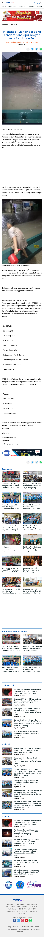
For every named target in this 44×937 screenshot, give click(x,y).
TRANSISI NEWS (12, 911)
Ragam (35, 42)
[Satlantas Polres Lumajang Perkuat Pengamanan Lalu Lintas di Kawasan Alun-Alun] (11, 539)
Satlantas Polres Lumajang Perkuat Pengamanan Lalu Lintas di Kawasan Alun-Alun (11, 549)
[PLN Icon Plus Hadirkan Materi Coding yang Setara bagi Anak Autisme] (7, 864)
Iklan (19, 927)
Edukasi (13, 42)
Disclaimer (23, 929)
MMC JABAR (10, 906)
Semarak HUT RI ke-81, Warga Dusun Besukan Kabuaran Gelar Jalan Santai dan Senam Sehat (11, 486)
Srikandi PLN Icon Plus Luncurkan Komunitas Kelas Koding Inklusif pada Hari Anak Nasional (26, 872)
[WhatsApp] (30, 920)
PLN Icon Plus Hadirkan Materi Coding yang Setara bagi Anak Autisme (26, 862)
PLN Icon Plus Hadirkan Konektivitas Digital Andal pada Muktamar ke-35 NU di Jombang (32, 549)
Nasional (20, 42)
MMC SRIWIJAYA (23, 906)
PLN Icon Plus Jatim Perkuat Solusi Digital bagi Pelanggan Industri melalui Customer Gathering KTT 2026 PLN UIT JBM (32, 570)
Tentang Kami (10, 927)
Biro (7, 42)
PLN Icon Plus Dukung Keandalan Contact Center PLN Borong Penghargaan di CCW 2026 (26, 841)
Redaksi (14, 929)
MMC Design (12, 909)
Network (10, 904)
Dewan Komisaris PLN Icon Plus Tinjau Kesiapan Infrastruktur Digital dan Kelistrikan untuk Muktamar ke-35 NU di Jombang (10, 507)
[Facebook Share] (28, 49)
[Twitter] (18, 920)
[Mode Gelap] (36, 2)
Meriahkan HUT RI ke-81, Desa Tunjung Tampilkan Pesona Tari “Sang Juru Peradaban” (11, 591)
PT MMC (35, 906)
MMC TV (22, 909)
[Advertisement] (22, 165)
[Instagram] (22, 920)
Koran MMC (22, 914)
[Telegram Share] (36, 49)
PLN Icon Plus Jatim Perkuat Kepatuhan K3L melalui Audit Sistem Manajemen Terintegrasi (32, 591)
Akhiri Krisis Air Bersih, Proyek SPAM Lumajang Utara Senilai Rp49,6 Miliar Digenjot (10, 570)
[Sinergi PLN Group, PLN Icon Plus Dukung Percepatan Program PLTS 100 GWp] (32, 497)
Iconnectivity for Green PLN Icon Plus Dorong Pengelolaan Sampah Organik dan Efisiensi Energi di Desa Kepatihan (11, 528)
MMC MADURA (31, 904)
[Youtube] (26, 920)
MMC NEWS (32, 909)
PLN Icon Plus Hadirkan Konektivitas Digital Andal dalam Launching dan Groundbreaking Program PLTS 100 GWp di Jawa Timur (32, 528)
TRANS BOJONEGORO (29, 911)
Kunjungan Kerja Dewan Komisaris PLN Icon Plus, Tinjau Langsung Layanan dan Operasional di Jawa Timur (32, 486)
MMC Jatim (20, 904)
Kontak (7, 929)
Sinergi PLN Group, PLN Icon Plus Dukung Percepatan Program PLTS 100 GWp (31, 507)
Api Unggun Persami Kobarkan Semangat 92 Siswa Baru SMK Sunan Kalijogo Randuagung (28, 832)
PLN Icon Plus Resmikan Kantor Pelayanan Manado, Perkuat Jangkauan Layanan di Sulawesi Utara (26, 852)
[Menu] (3, 2)
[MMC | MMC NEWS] (11, 2)
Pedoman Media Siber (30, 927)
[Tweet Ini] (32, 49)
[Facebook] (14, 920)
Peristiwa (28, 42)
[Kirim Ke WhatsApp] (40, 49)
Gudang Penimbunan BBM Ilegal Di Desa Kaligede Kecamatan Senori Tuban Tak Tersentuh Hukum (27, 691)
